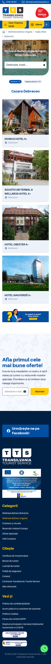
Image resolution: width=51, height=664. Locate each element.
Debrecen (9, 36)
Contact (6, 576)
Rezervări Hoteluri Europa (15, 528)
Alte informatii (9, 586)
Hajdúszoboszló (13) (33, 82)
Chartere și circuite (11, 523)
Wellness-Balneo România (15, 513)
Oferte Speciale (10, 533)
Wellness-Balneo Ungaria (14, 518)
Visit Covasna (9, 539)
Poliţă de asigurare (11, 571)
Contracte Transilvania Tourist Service (21, 581)
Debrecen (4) (15, 82)
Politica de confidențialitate (16, 603)
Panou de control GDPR (14, 619)
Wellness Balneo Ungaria (20, 32)
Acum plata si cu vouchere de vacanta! (21, 609)
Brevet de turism (10, 561)
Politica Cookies (10, 614)
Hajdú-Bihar (40, 32)
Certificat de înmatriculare (15, 556)
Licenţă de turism (11, 566)
